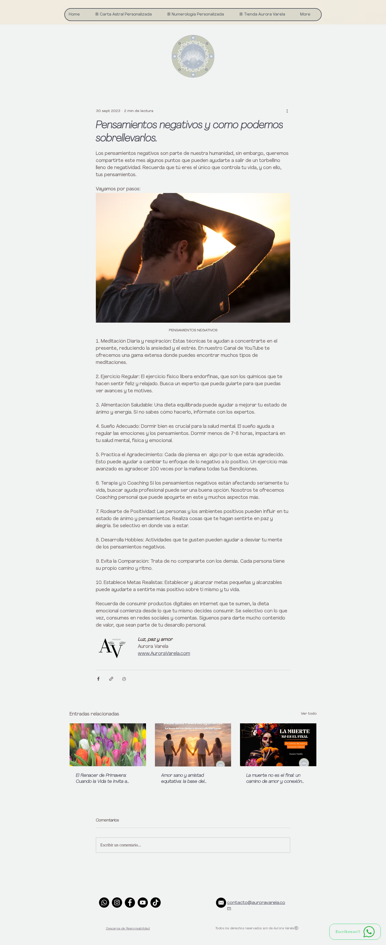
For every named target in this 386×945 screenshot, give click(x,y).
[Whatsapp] (104, 902)
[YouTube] (143, 902)
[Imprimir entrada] (124, 678)
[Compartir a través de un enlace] (111, 678)
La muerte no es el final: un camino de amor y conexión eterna (274, 779)
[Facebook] (130, 902)
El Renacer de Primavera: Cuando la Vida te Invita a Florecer (101, 779)
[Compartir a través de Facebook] (98, 678)
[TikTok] (155, 902)
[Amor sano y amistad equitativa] (193, 744)
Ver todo (308, 714)
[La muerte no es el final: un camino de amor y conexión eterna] (278, 744)
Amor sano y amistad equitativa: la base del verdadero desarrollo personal (192, 779)
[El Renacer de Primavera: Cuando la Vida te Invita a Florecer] (108, 744)
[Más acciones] (287, 111)
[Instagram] (117, 902)
